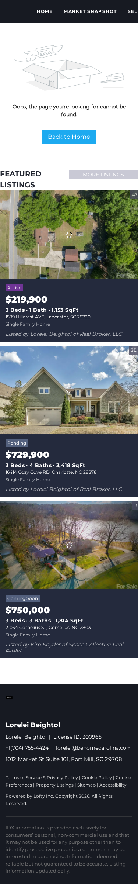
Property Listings (55, 785)
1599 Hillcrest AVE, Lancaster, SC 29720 (48, 317)
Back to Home (69, 136)
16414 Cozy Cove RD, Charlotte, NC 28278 (51, 472)
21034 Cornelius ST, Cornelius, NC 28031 (49, 627)
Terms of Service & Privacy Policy (42, 777)
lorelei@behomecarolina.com (94, 748)
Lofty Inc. (43, 796)
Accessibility (113, 785)
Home (45, 11)
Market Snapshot (90, 11)
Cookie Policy (97, 777)
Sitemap (86, 785)
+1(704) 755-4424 (27, 748)
